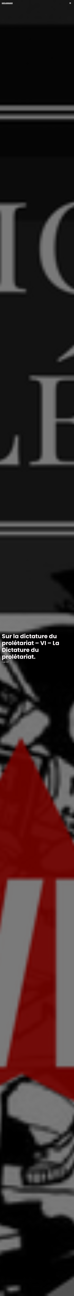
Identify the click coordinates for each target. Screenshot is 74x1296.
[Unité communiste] (7, 3)
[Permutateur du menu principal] (70, 3)
